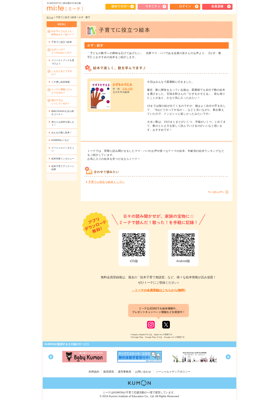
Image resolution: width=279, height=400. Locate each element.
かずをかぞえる (122, 84)
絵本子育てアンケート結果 (62, 168)
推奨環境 (108, 371)
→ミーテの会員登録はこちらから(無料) (158, 290)
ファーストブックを (62, 62)
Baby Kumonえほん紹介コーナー (62, 113)
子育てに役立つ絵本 (61, 42)
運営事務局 (124, 371)
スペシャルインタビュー (62, 149)
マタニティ (152, 6)
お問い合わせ (143, 371)
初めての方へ (120, 6)
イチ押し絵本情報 (60, 82)
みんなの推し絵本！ (61, 132)
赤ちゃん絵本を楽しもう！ (62, 123)
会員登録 (217, 6)
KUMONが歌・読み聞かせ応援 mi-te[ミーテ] (64, 6)
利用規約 (94, 371)
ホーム (49, 17)
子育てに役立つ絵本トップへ (106, 181)
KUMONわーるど (60, 140)
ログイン (185, 6)
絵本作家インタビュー (62, 158)
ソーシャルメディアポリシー (173, 371)
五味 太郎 (127, 88)
